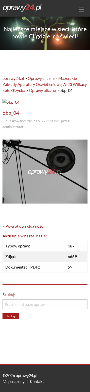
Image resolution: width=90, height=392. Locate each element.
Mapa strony (13, 381)
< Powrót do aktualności (23, 226)
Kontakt (37, 381)
